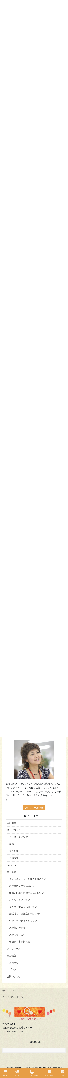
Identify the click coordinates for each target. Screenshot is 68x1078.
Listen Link (12, 865)
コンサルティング (18, 837)
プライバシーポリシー (14, 997)
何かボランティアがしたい (23, 920)
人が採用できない (18, 927)
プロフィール (14, 948)
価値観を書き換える (19, 941)
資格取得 (13, 858)
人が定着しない (17, 934)
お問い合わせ (14, 976)
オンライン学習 (32, 1075)
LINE (63, 1075)
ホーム (17, 1075)
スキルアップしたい (19, 899)
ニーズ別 (11, 872)
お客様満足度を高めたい (22, 886)
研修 (11, 844)
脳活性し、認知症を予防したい (25, 913)
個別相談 (13, 851)
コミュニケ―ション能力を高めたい (27, 879)
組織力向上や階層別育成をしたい (26, 892)
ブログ (12, 969)
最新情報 (11, 955)
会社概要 (11, 823)
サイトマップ (9, 990)
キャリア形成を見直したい (23, 906)
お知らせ (13, 962)
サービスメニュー (16, 830)
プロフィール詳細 (34, 807)
